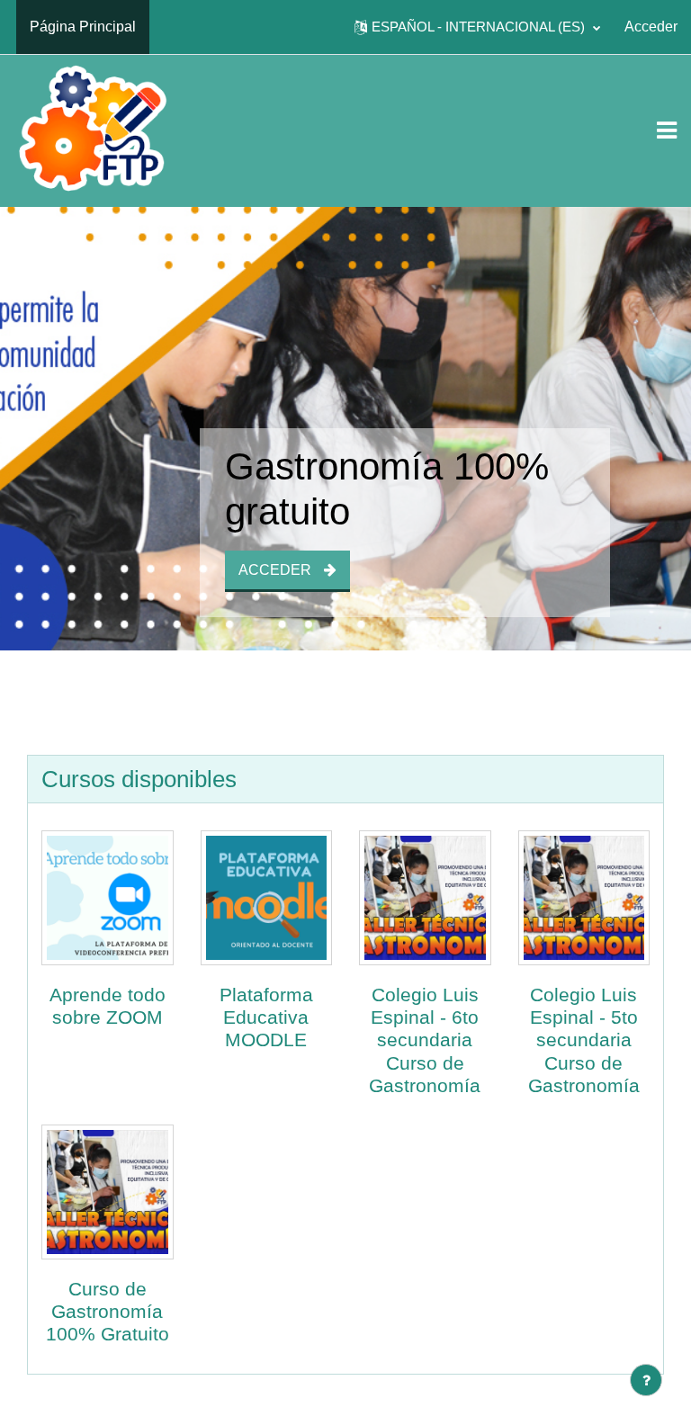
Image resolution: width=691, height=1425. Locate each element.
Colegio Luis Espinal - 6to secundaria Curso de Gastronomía (424, 1040)
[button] (477, 27)
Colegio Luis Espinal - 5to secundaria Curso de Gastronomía (584, 1040)
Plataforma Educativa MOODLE (266, 1017)
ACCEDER (276, 570)
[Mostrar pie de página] (646, 1380)
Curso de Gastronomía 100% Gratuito (107, 1311)
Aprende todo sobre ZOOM (107, 1005)
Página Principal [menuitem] (83, 26)
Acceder (651, 26)
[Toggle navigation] (667, 130)
